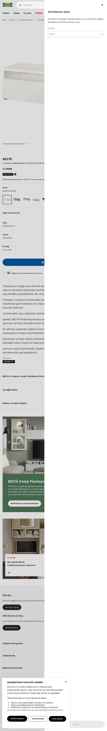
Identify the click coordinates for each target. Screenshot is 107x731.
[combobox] (75, 34)
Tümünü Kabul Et (17, 718)
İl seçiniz (51, 28)
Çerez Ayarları (57, 719)
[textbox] (75, 34)
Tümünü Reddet (38, 719)
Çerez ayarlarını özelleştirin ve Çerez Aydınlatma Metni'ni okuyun (35, 710)
